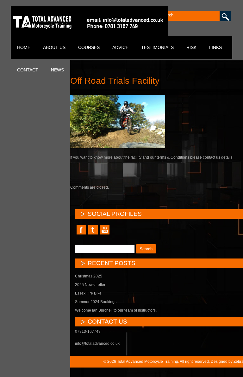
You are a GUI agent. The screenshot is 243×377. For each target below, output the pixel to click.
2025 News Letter (90, 285)
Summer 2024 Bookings (95, 302)
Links (215, 47)
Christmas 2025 (88, 276)
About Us (54, 47)
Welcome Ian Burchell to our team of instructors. (116, 310)
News (57, 69)
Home (23, 47)
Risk (191, 47)
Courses (89, 47)
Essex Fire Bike (88, 293)
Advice (120, 47)
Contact (27, 69)
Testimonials (157, 47)
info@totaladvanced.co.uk (97, 343)
